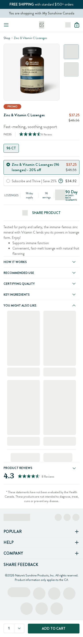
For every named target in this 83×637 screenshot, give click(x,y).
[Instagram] (67, 517)
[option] (71, 52)
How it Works (15, 262)
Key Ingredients (17, 294)
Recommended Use (19, 273)
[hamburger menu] (6, 25)
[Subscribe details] (60, 180)
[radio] (8, 164)
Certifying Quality (19, 283)
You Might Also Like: (20, 305)
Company (13, 553)
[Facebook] (58, 517)
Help (9, 542)
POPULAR (13, 531)
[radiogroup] (41, 148)
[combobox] (19, 628)
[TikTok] (75, 517)
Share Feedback (21, 565)
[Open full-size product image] (32, 72)
